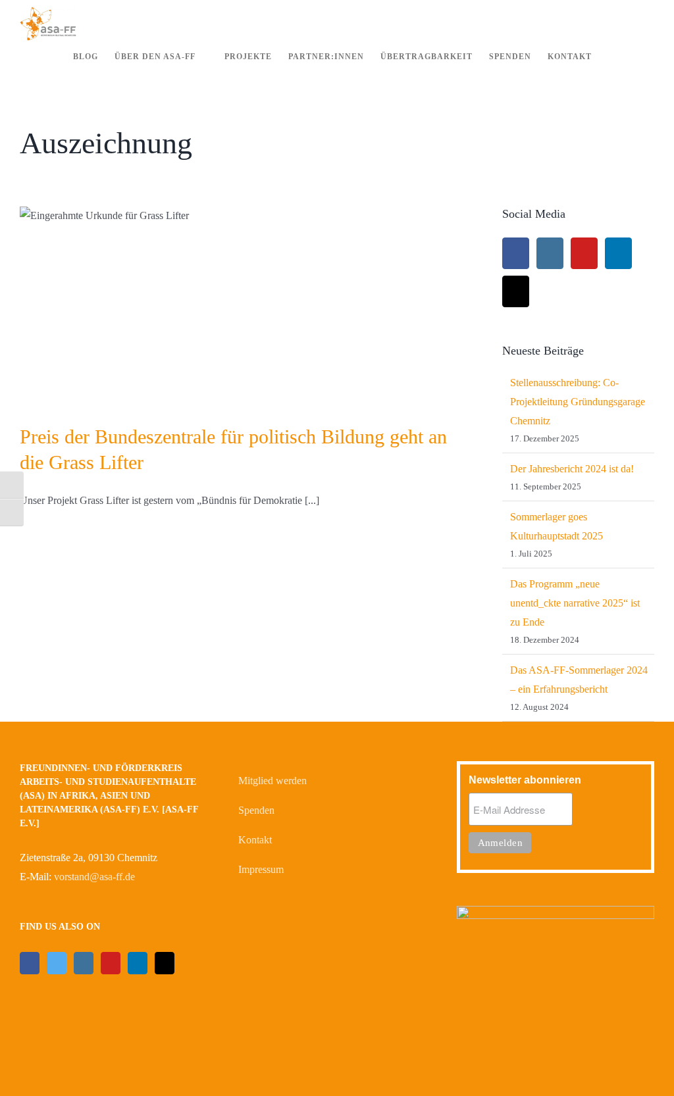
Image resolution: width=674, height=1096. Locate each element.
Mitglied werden (272, 780)
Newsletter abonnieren (525, 779)
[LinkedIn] (618, 253)
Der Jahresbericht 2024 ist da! (572, 468)
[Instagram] (549, 253)
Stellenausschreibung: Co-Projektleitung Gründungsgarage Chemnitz (577, 401)
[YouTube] (584, 253)
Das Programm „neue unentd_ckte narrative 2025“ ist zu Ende (575, 603)
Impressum (261, 869)
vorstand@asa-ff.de (94, 876)
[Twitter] (56, 963)
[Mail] (515, 291)
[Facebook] (515, 253)
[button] (634, 57)
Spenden (256, 810)
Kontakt (255, 839)
